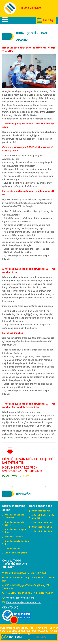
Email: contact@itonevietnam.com (23, 602)
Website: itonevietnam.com (20, 598)
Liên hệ (48, 20)
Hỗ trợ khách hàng (40, 505)
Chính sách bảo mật (40, 511)
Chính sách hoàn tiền (41, 527)
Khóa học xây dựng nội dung (15, 530)
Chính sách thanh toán (42, 522)
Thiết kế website (12, 548)
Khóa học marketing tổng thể (17, 542)
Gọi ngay (41, 637)
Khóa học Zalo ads (14, 536)
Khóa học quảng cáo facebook (14, 516)
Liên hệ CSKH (15, 637)
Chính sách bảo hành (41, 531)
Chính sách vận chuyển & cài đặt (42, 516)
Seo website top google (16, 553)
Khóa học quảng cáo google (14, 523)
